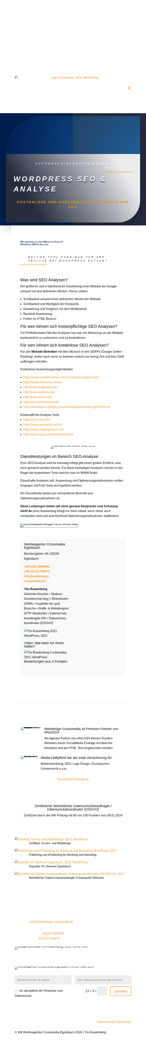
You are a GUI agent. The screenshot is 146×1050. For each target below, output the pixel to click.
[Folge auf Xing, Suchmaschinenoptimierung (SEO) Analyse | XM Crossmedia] (128, 59)
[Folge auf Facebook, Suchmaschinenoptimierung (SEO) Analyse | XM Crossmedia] (105, 59)
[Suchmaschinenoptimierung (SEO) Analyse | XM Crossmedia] (47, 657)
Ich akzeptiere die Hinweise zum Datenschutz (39, 993)
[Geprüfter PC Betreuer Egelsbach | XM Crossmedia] (51, 862)
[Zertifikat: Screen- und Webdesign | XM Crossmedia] (51, 839)
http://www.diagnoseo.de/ (40, 387)
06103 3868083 (41, 29)
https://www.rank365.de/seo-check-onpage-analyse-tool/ (61, 377)
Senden (120, 991)
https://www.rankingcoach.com (43, 429)
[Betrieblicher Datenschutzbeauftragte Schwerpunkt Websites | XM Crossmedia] (69, 873)
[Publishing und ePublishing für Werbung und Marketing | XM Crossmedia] (66, 850)
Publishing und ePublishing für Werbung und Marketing (62, 854)
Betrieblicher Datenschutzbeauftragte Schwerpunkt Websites (66, 877)
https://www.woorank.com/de (42, 382)
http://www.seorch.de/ (37, 397)
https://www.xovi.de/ (36, 419)
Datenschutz (122, 1021)
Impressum (104, 1021)
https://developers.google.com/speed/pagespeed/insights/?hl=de (66, 406)
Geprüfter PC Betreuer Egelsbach (50, 866)
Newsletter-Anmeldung (72, 779)
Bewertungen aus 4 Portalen (45, 661)
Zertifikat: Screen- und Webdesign (50, 843)
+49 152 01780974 (37, 571)
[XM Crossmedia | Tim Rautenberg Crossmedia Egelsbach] (47, 635)
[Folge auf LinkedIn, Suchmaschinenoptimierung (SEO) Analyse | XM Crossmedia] (121, 59)
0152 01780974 (49, 938)
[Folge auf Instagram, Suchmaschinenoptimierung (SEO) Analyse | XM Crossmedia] (113, 59)
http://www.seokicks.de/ (39, 392)
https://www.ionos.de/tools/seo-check (48, 434)
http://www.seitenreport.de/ (41, 402)
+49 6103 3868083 (37, 566)
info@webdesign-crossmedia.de (54, 17)
